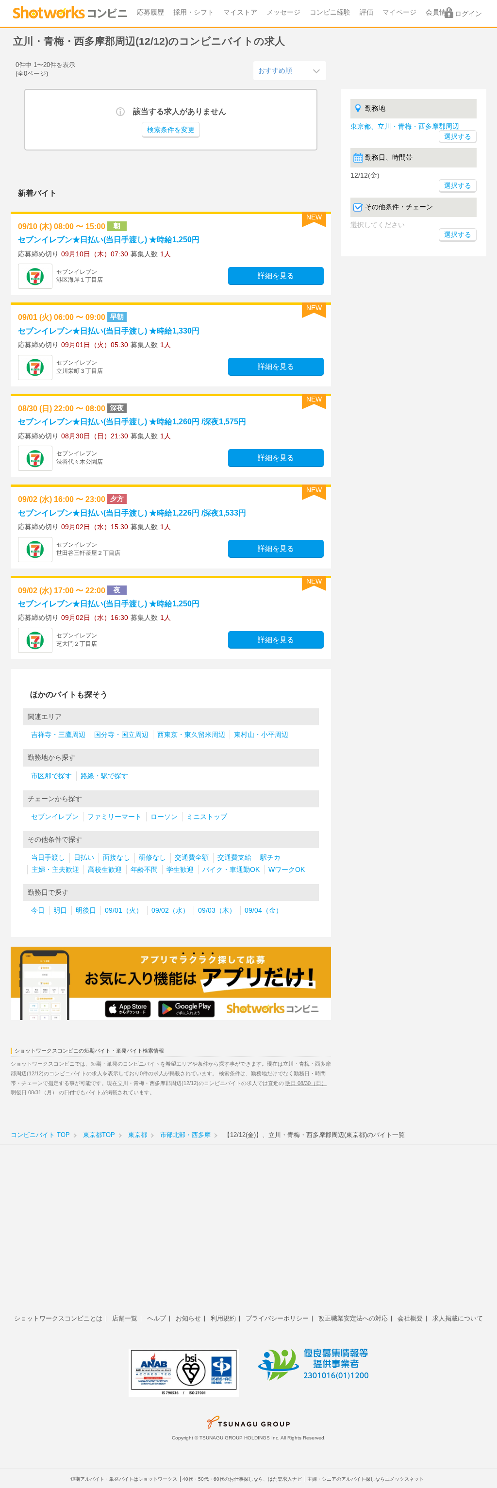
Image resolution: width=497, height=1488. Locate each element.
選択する (457, 185)
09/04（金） (263, 910)
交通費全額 (192, 857)
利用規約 (223, 1318)
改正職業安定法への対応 (353, 1318)
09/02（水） (170, 910)
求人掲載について (457, 1318)
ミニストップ (206, 816)
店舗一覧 (124, 1318)
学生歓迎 (180, 869)
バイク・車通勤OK (231, 869)
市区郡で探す (51, 776)
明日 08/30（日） (306, 1083)
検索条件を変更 (171, 130)
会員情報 (439, 12)
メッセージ (283, 12)
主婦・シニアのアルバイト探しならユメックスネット (365, 1479)
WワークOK (286, 869)
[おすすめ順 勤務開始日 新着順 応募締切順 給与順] (289, 70)
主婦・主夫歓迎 (55, 869)
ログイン (468, 13)
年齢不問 (144, 869)
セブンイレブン (55, 816)
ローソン (164, 816)
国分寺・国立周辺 (121, 734)
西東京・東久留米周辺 (191, 734)
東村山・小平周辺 (261, 734)
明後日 (86, 910)
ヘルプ (156, 1318)
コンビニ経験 (330, 12)
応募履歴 (150, 12)
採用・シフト (193, 12)
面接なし (116, 857)
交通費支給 (234, 857)
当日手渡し (48, 857)
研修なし (152, 857)
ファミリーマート (114, 816)
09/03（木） (217, 910)
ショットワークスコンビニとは (58, 1318)
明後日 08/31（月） (34, 1092)
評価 (366, 12)
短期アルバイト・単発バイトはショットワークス (123, 1479)
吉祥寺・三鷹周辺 (58, 734)
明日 (60, 910)
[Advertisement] (248, 1234)
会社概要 (410, 1318)
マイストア (240, 12)
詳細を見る (276, 276)
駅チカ (270, 857)
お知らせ (188, 1318)
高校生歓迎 (105, 869)
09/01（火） (124, 910)
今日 (38, 910)
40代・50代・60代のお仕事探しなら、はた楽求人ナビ (242, 1479)
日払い (84, 857)
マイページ (399, 12)
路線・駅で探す (104, 776)
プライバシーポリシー (277, 1318)
